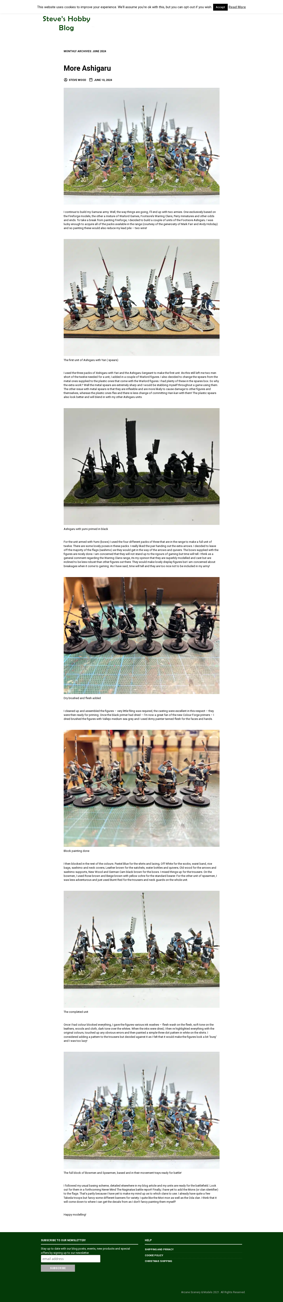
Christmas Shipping (158, 1261)
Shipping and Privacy (159, 1249)
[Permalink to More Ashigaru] (142, 145)
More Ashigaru (87, 68)
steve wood (77, 80)
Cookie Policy (154, 1255)
